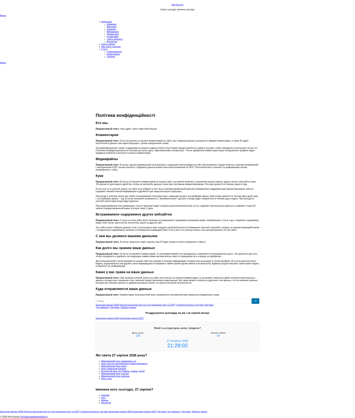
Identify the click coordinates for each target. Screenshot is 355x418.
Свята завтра (108, 44)
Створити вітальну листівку (190, 305)
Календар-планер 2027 (132, 318)
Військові (111, 27)
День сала (106, 378)
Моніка (104, 400)
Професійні (113, 34)
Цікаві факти (113, 54)
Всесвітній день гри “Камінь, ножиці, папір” (123, 371)
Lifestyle (111, 56)
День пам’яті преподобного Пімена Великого (124, 364)
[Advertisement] (177, 84)
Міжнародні (113, 32)
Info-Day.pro (177, 5)
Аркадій (105, 395)
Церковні (111, 29)
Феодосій (106, 403)
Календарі (106, 22)
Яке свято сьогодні (111, 47)
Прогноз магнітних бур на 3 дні (135, 305)
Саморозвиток (114, 51)
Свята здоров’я (115, 39)
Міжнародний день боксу (114, 366)
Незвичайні (113, 37)
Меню (3, 15)
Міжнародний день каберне (115, 376)
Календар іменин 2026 (107, 305)
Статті (104, 49)
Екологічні (112, 42)
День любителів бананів (113, 369)
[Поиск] (255, 301)
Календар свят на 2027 (163, 305)
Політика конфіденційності (34, 417)
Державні (112, 24)
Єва (103, 398)
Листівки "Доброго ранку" (124, 307)
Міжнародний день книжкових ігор (118, 361)
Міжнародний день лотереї (115, 373)
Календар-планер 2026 (107, 318)
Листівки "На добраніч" (169, 412)
